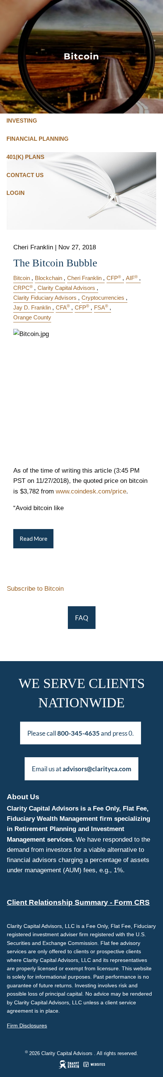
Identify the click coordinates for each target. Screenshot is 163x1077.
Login (15, 193)
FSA (101, 307)
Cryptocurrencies (103, 297)
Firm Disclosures (27, 1026)
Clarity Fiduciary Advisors (45, 297)
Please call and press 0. (80, 733)
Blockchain (48, 278)
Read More (33, 538)
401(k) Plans (25, 157)
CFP (114, 278)
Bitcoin (21, 278)
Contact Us (25, 175)
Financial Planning (37, 138)
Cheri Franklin (84, 278)
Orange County (32, 317)
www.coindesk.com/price (91, 491)
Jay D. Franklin (32, 307)
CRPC (23, 288)
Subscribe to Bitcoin (35, 588)
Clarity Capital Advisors (66, 288)
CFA (63, 307)
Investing (21, 120)
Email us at (81, 769)
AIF (132, 278)
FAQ (81, 618)
